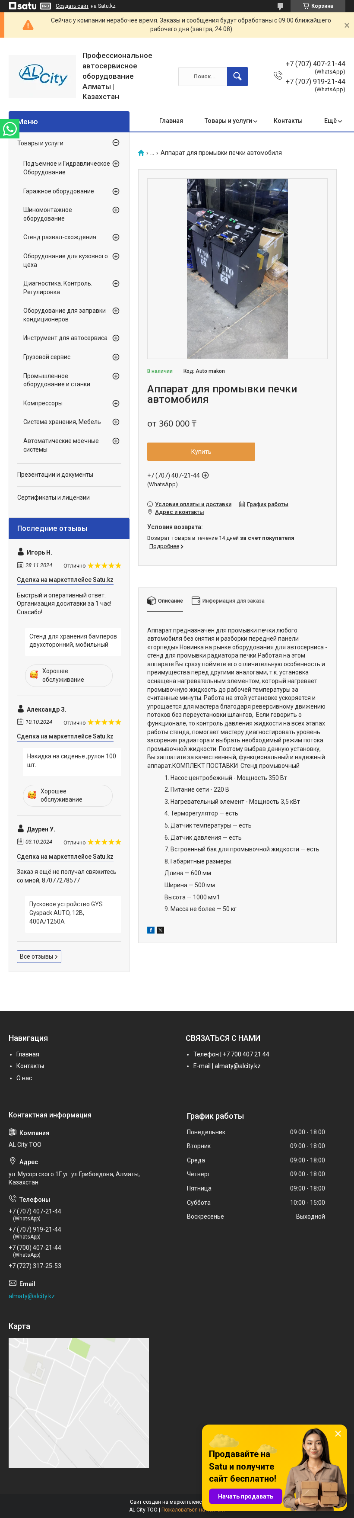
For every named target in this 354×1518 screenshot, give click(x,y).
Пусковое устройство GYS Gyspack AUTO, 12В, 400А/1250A (66, 912)
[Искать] (237, 76)
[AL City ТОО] (42, 76)
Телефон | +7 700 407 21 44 (231, 1054)
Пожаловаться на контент (193, 1510)
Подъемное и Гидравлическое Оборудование (66, 168)
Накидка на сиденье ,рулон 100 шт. (71, 760)
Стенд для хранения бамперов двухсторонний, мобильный (73, 640)
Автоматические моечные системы (61, 445)
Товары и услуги (228, 120)
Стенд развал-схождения (59, 237)
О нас (24, 1078)
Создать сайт (72, 6)
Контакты (288, 120)
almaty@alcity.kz (32, 1296)
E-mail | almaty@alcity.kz (227, 1065)
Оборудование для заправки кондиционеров (64, 315)
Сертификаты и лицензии (53, 497)
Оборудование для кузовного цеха (65, 260)
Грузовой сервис (46, 356)
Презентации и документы (55, 474)
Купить (201, 451)
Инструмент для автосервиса (65, 337)
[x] (160, 931)
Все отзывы (36, 956)
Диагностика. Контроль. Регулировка (57, 287)
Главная (171, 120)
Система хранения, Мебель (62, 421)
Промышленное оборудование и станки (56, 380)
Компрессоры (43, 403)
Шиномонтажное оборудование (47, 214)
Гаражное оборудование (58, 191)
